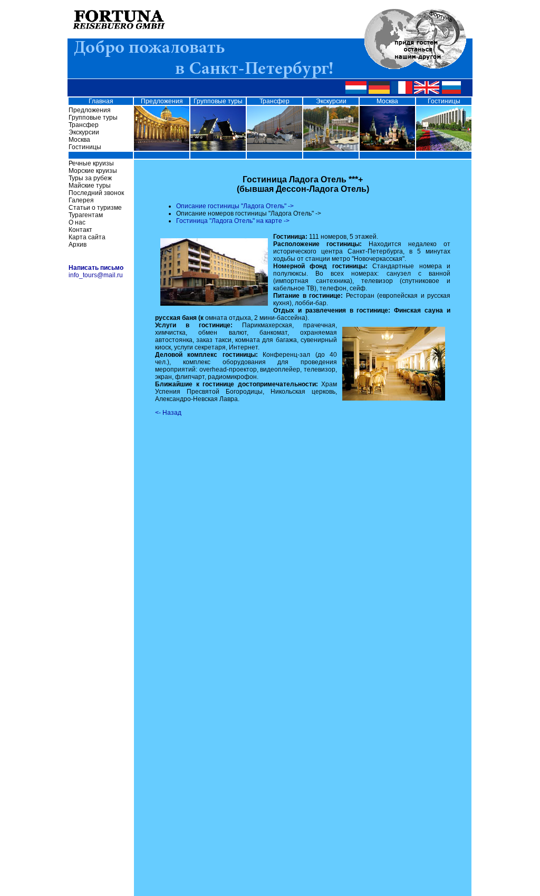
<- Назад (168, 412)
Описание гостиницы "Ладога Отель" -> (235, 206)
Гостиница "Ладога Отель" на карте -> (233, 221)
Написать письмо (96, 267)
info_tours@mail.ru (96, 275)
